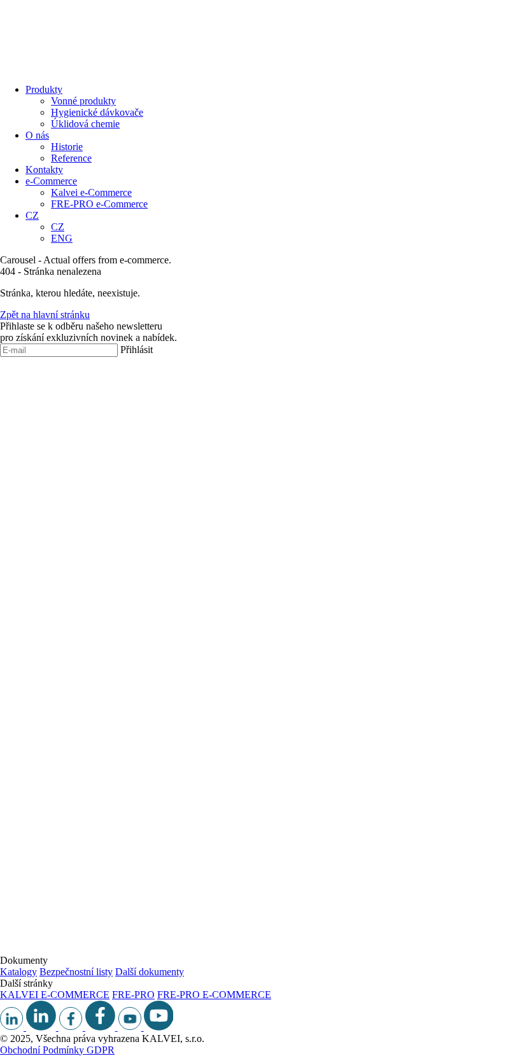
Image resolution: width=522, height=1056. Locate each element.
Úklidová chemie (85, 123)
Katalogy (18, 971)
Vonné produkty (83, 100)
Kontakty (44, 169)
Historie (67, 146)
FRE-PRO (133, 994)
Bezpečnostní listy (76, 971)
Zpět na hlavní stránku (45, 314)
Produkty (43, 89)
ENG (62, 238)
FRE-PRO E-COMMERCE (214, 994)
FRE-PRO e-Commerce (99, 203)
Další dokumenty (149, 971)
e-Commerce (51, 181)
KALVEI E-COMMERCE (54, 994)
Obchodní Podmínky (43, 1050)
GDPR (101, 1050)
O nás (37, 135)
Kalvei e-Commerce (91, 192)
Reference (71, 158)
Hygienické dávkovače (97, 112)
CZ (32, 215)
